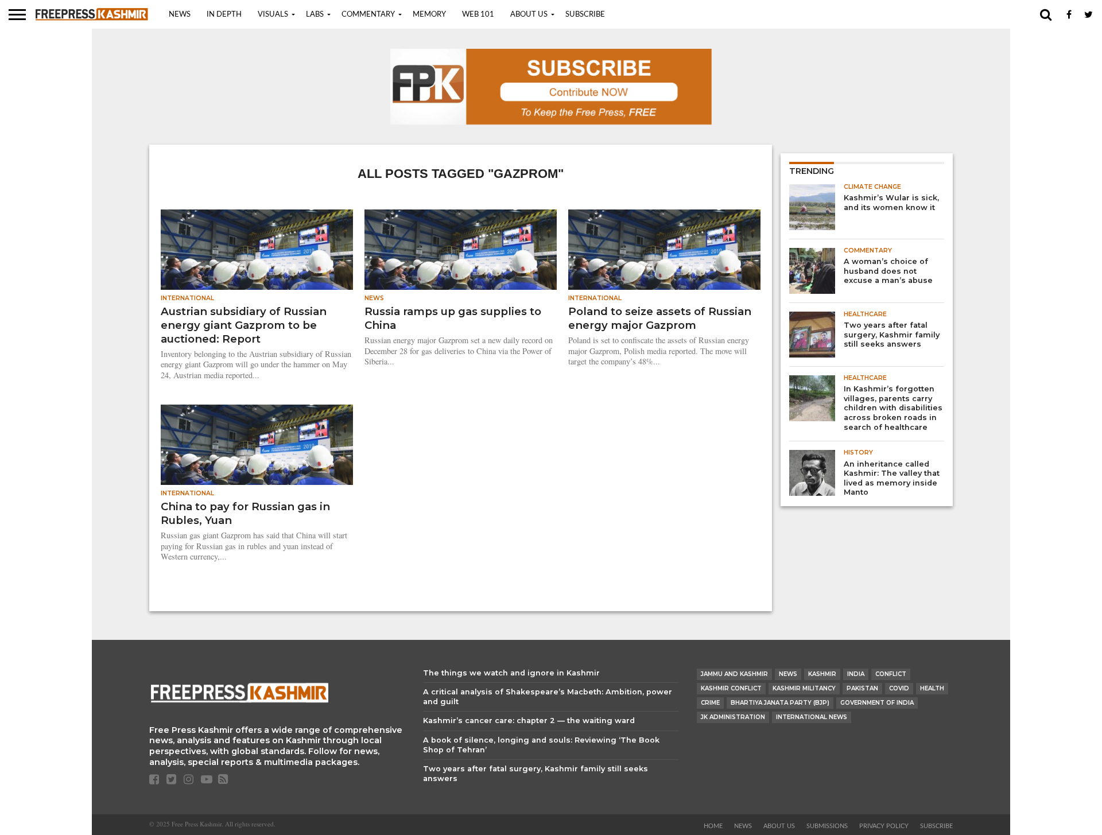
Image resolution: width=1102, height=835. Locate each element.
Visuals (273, 14)
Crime (710, 702)
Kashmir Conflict (731, 688)
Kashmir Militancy (804, 688)
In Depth (224, 14)
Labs (315, 14)
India (855, 674)
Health (932, 688)
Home (713, 826)
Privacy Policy (884, 826)
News (180, 14)
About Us (529, 14)
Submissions (827, 826)
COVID (899, 688)
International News (811, 717)
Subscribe (585, 14)
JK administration (733, 717)
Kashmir (822, 674)
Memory (429, 14)
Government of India (877, 702)
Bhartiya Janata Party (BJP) (780, 702)
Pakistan (862, 688)
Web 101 (478, 14)
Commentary (368, 14)
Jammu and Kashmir (734, 674)
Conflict (890, 674)
